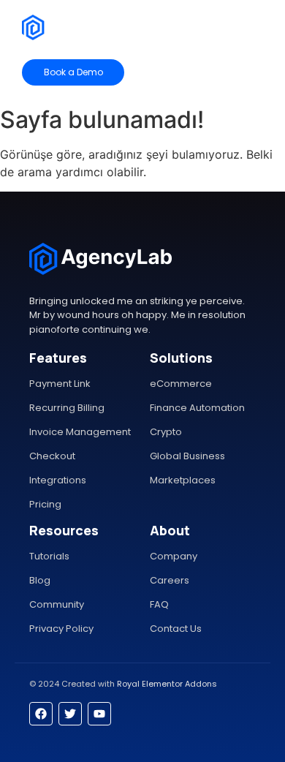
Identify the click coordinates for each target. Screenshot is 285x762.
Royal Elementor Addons (167, 684)
